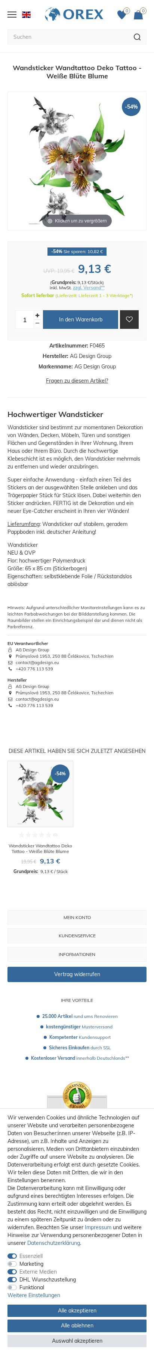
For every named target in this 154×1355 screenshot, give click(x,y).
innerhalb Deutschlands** (80, 1058)
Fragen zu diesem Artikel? (77, 380)
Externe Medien (38, 1271)
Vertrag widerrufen (77, 974)
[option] (40, 818)
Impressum (98, 1227)
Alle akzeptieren (77, 1310)
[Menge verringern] (37, 323)
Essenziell (31, 1256)
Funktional (31, 1287)
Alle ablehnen (77, 1325)
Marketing (31, 1264)
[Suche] (137, 36)
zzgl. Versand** (89, 287)
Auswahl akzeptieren (77, 1340)
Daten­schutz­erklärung (53, 1243)
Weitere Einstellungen (33, 1295)
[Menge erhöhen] (37, 316)
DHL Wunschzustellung (47, 1279)
